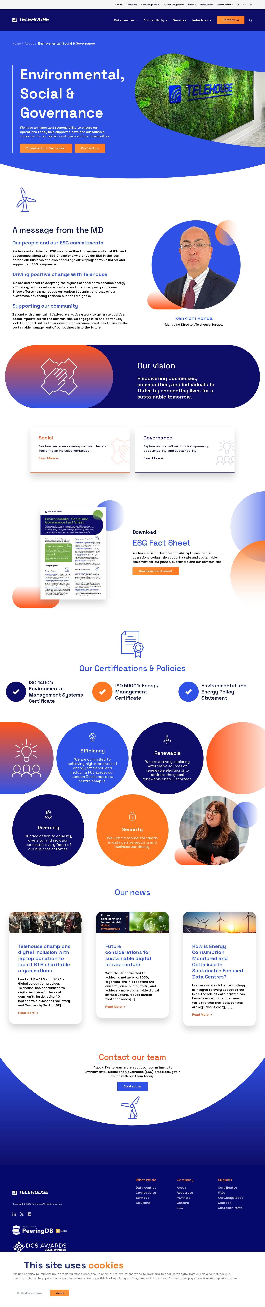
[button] (30, 1293)
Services (179, 20)
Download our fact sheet (46, 148)
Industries (200, 20)
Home (16, 43)
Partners (183, 1198)
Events (192, 4)
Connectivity (154, 20)
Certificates (227, 1187)
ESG (180, 1208)
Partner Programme (173, 4)
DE (238, 4)
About (118, 4)
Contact (224, 1203)
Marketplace (206, 4)
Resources (131, 4)
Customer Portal (230, 1208)
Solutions (143, 1203)
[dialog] (132, 1279)
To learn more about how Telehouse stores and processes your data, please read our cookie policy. (83, 1283)
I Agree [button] (59, 1293)
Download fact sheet (156, 571)
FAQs (222, 1192)
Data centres (124, 20)
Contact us (90, 148)
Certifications (225, 4)
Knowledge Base (150, 4)
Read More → (28, 1013)
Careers (183, 1203)
